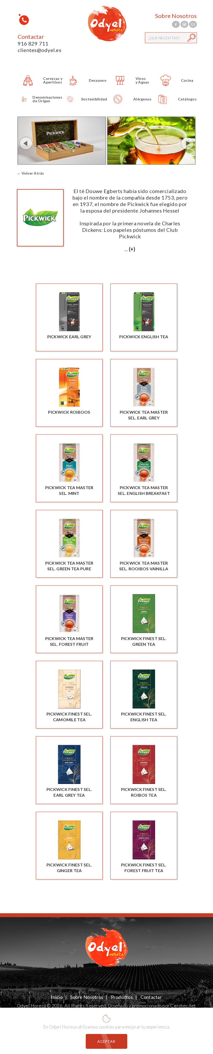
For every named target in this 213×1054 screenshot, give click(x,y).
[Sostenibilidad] (84, 107)
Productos (122, 997)
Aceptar (106, 1041)
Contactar (31, 37)
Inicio (57, 997)
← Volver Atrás (30, 173)
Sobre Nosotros (176, 16)
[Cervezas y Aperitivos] (40, 88)
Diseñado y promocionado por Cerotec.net (152, 1005)
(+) (132, 249)
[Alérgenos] (129, 107)
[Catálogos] (174, 107)
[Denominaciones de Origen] (40, 107)
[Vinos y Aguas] (129, 88)
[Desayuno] (84, 88)
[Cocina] (174, 88)
